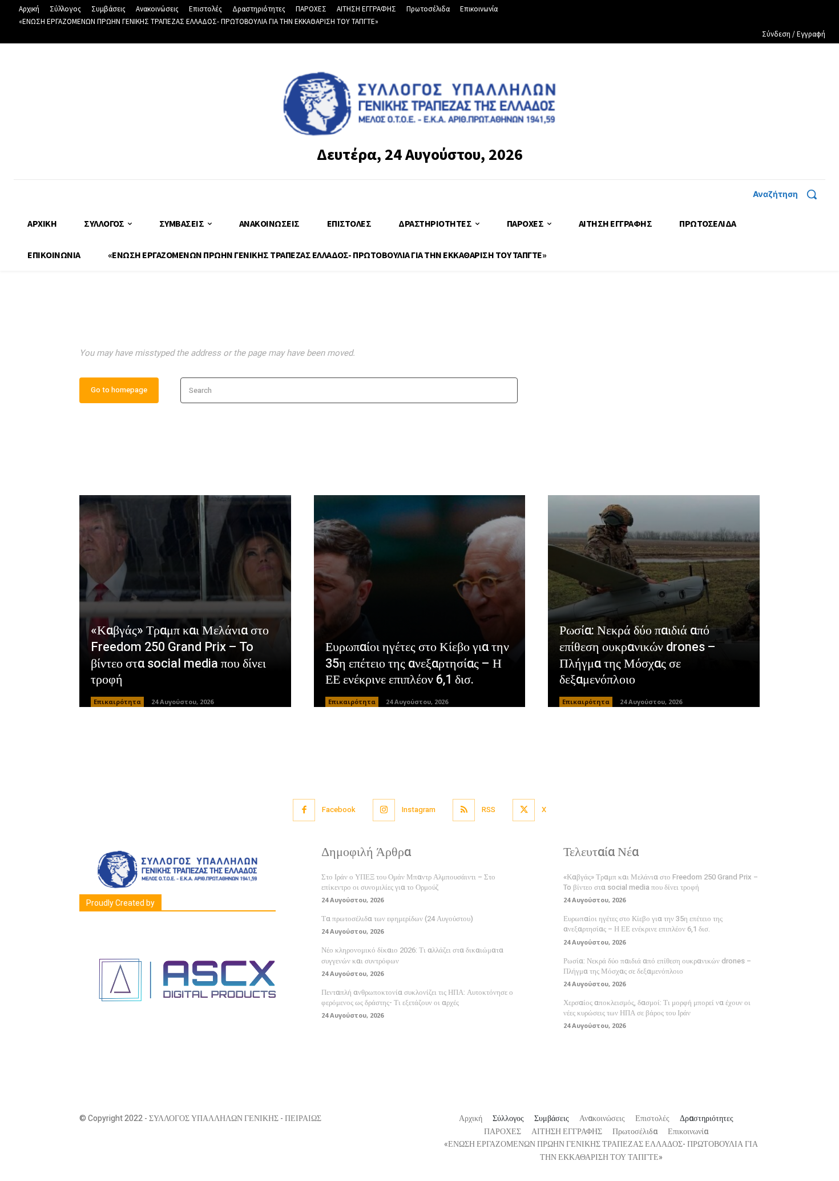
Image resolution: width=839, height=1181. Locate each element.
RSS (488, 809)
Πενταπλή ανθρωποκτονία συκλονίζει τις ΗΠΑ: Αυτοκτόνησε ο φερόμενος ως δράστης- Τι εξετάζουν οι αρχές (417, 997)
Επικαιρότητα (117, 701)
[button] (789, 194)
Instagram (418, 809)
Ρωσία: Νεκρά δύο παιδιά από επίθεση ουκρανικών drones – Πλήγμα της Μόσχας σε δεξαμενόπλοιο (637, 655)
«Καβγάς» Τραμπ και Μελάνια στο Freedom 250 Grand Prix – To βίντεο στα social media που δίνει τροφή (180, 655)
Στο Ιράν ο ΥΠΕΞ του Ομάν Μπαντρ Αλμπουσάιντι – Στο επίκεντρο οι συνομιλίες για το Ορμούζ (408, 882)
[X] (524, 810)
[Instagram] (384, 810)
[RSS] (464, 810)
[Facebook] (304, 810)
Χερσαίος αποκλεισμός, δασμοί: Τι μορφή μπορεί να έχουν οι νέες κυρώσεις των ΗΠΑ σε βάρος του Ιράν (657, 1007)
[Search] (505, 390)
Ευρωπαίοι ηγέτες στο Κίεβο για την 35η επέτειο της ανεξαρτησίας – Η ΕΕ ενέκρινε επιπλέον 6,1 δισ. (417, 663)
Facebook (339, 809)
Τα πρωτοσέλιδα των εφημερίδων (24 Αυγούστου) (397, 918)
